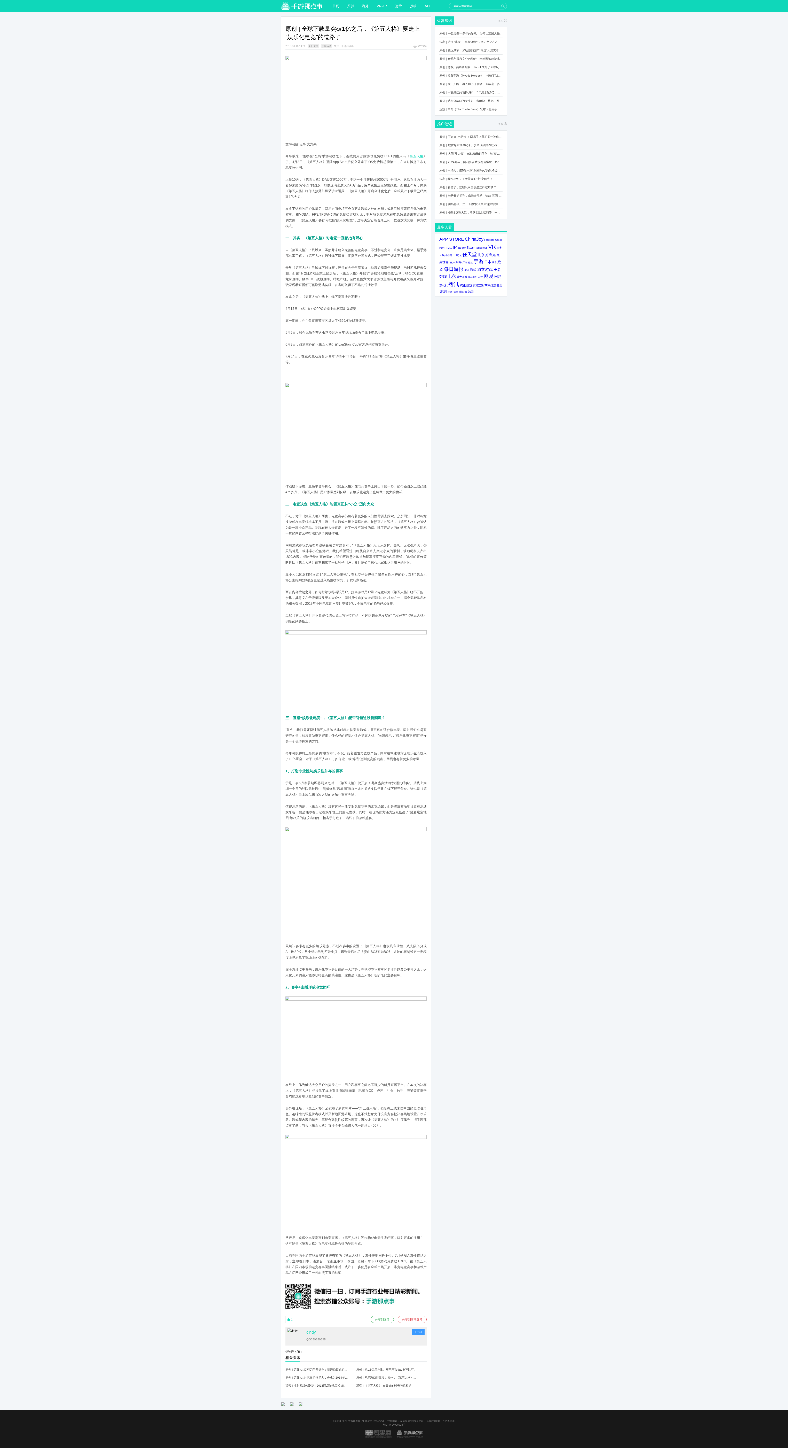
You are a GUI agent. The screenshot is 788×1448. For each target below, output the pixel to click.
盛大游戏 (462, 276)
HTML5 (448, 248)
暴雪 (494, 262)
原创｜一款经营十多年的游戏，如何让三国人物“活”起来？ (471, 33)
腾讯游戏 (466, 285)
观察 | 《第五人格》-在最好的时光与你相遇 (383, 1385)
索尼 (480, 276)
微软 (470, 262)
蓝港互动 (496, 285)
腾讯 (453, 284)
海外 (365, 6)
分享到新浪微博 (412, 1319)
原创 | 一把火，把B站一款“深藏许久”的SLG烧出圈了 (471, 170)
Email (418, 1332)
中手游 (449, 255)
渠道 (466, 270)
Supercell (481, 247)
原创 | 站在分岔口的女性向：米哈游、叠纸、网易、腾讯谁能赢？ (471, 100)
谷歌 (450, 292)
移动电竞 (472, 277)
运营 (398, 6)
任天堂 (470, 254)
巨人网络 (455, 262)
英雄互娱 (478, 285)
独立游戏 (485, 269)
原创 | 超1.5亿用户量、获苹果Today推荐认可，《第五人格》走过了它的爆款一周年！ (387, 1369)
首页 (335, 6)
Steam (471, 247)
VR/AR (382, 6)
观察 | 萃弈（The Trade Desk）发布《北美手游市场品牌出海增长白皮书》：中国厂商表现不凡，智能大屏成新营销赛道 (471, 109)
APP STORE (451, 239)
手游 (478, 261)
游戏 (473, 269)
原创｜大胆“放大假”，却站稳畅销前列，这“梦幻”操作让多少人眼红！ (471, 153)
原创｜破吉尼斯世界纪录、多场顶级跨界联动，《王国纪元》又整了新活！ (471, 145)
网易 (489, 276)
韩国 (471, 291)
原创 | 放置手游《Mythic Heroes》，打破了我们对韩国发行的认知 (471, 75)
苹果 (487, 285)
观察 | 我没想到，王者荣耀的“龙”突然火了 (466, 178)
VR (492, 247)
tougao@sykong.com (411, 1421)
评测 (443, 292)
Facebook (489, 240)
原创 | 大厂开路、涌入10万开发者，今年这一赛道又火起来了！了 (471, 84)
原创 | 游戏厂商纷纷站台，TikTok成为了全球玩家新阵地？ (471, 67)
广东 (465, 262)
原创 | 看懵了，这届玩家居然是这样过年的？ (467, 187)
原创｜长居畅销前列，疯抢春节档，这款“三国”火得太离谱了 (471, 195)
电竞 (452, 276)
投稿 (413, 6)
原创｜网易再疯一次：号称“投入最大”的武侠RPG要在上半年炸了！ (471, 204)
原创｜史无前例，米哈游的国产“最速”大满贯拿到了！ (471, 50)
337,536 (422, 46)
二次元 (457, 255)
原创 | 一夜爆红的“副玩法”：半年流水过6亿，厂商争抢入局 (471, 92)
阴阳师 (463, 292)
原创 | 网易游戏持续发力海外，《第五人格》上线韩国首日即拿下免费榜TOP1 (387, 1377)
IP (455, 247)
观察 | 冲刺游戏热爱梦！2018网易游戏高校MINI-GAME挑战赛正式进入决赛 (316, 1385)
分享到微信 (382, 1319)
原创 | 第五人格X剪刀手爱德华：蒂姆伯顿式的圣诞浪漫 (316, 1369)
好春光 (490, 255)
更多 (500, 20)
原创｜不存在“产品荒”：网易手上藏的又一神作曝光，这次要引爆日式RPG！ (471, 136)
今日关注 (313, 46)
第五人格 (416, 156)
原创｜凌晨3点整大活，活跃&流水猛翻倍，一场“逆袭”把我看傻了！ (471, 212)
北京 (481, 255)
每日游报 (454, 269)
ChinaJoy (474, 239)
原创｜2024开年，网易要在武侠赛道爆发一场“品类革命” (471, 162)
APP (428, 6)
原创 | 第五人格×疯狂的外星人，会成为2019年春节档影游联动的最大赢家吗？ (316, 1377)
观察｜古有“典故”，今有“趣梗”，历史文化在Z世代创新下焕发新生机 (471, 42)
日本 (487, 262)
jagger (462, 247)
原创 (350, 6)
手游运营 (326, 46)
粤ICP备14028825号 (394, 1424)
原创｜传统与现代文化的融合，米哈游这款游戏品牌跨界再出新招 (471, 58)
